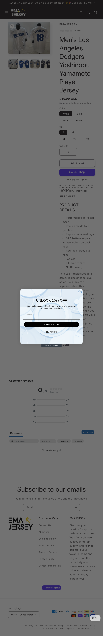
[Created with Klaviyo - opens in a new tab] (51, 345)
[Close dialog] (80, 291)
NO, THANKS (52, 332)
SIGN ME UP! (51, 324)
